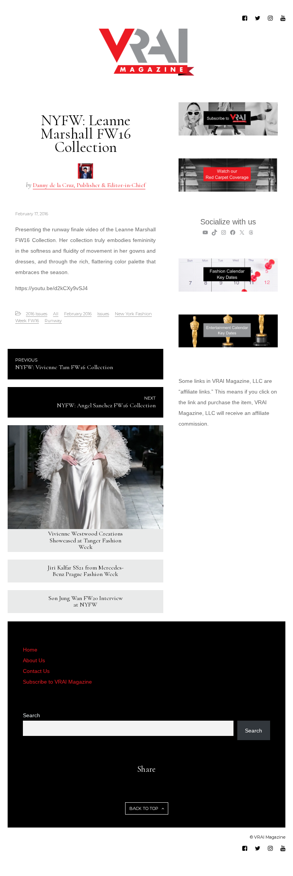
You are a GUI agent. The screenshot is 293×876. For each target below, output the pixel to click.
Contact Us (36, 671)
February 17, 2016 (31, 213)
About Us (34, 660)
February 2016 (78, 313)
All (55, 313)
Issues (103, 313)
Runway (53, 320)
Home (30, 650)
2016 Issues (36, 313)
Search (31, 715)
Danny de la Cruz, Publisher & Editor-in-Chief (89, 185)
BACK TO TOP (144, 808)
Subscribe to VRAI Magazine (57, 682)
